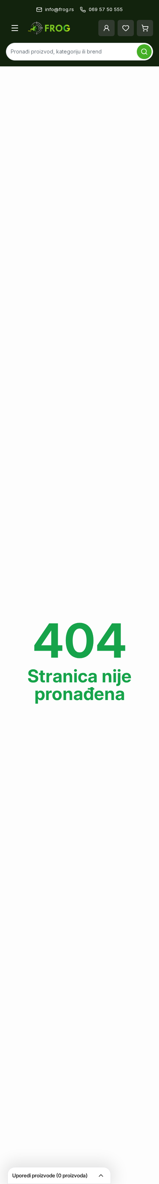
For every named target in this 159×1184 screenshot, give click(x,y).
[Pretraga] (144, 51)
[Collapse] (101, 1175)
